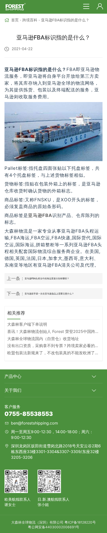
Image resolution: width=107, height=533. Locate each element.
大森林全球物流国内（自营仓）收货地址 (43, 338)
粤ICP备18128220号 (80, 522)
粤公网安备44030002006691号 (53, 527)
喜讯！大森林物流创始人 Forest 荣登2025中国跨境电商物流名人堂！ (53, 331)
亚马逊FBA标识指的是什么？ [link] (65, 20)
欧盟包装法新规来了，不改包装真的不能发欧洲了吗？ (53, 352)
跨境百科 (29, 20)
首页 (14, 20)
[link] (11, 20)
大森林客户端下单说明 (27, 324)
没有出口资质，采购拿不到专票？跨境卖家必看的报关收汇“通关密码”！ (53, 345)
